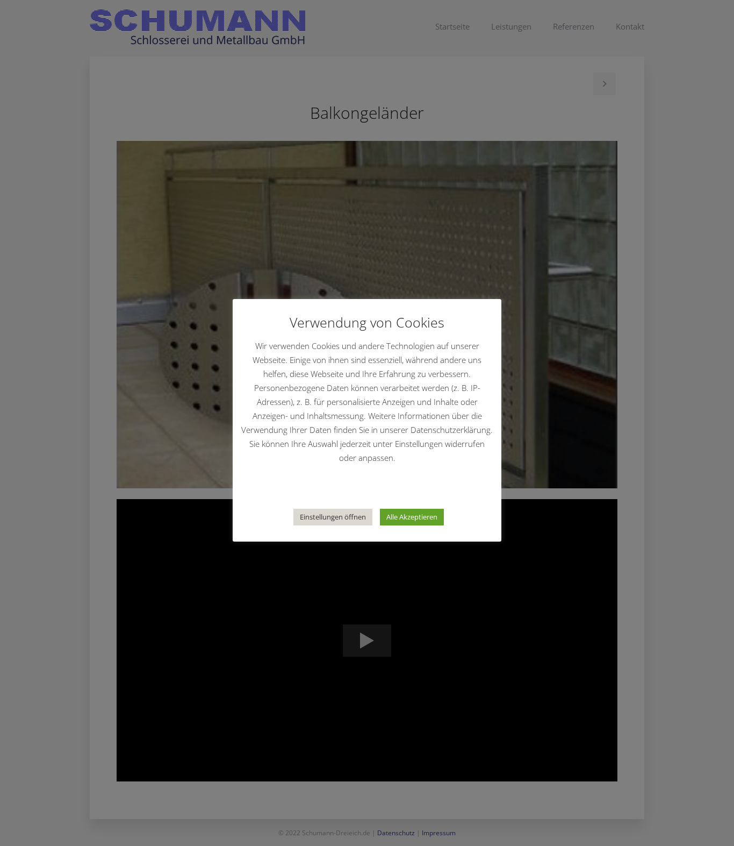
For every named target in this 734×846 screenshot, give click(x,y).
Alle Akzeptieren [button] (411, 517)
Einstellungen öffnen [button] (333, 517)
